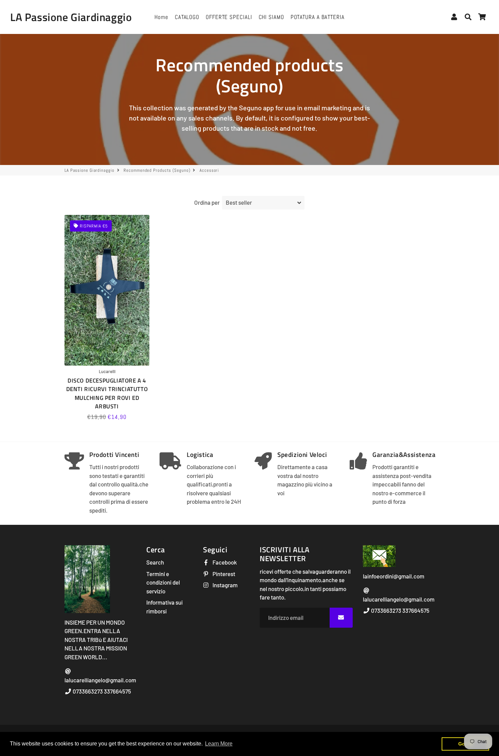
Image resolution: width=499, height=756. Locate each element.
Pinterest (223, 573)
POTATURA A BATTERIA (318, 17)
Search (155, 562)
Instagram (224, 585)
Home (161, 17)
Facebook (224, 562)
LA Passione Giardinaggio (89, 170)
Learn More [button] (219, 743)
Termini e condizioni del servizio (163, 582)
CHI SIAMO (271, 17)
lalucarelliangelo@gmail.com (100, 680)
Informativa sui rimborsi (164, 606)
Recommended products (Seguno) (157, 170)
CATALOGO (187, 17)
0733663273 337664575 (101, 691)
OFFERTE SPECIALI (229, 17)
